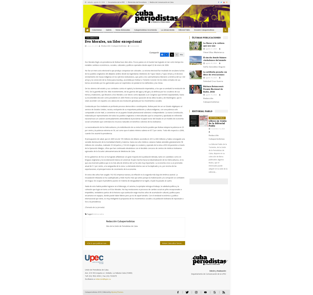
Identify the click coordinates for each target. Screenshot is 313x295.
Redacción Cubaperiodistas (114, 45)
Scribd (214, 293)
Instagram (196, 293)
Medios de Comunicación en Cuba (161, 2)
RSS (222, 293)
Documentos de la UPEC (116, 2)
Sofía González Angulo (214, 66)
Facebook (178, 293)
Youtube (205, 293)
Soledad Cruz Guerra (213, 81)
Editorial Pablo (184, 30)
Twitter (186, 293)
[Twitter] (172, 55)
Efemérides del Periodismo (137, 2)
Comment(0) (134, 46)
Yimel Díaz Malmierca (213, 52)
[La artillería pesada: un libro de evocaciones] (195, 74)
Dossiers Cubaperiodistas (204, 30)
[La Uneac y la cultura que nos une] (195, 46)
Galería (108, 30)
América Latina (98, 214)
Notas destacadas (123, 30)
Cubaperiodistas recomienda (145, 30)
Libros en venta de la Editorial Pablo (218, 123)
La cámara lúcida (167, 30)
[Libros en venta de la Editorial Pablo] (198, 121)
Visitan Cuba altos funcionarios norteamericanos (173, 243)
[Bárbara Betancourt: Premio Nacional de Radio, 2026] (195, 89)
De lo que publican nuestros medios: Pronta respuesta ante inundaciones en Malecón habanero (99, 243)
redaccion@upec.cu (103, 279)
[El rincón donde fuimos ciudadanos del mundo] (195, 60)
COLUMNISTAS (92, 38)
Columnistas (97, 30)
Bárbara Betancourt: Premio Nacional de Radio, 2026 (213, 89)
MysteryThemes (117, 292)
